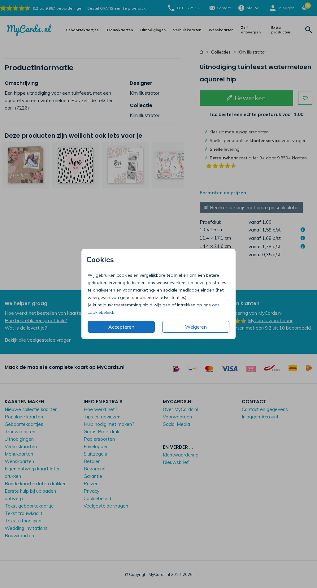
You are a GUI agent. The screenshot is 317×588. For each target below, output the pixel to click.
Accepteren (121, 327)
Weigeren (196, 327)
